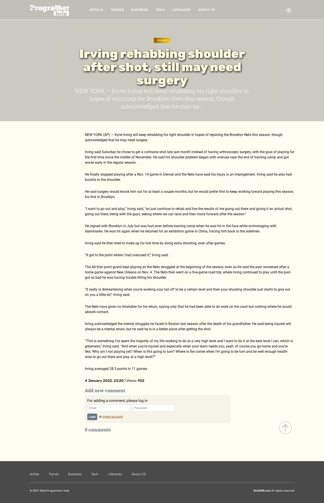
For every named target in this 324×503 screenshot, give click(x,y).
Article (96, 10)
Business (139, 10)
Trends (117, 10)
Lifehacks (181, 10)
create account (112, 416)
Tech (160, 10)
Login (92, 416)
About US (206, 10)
